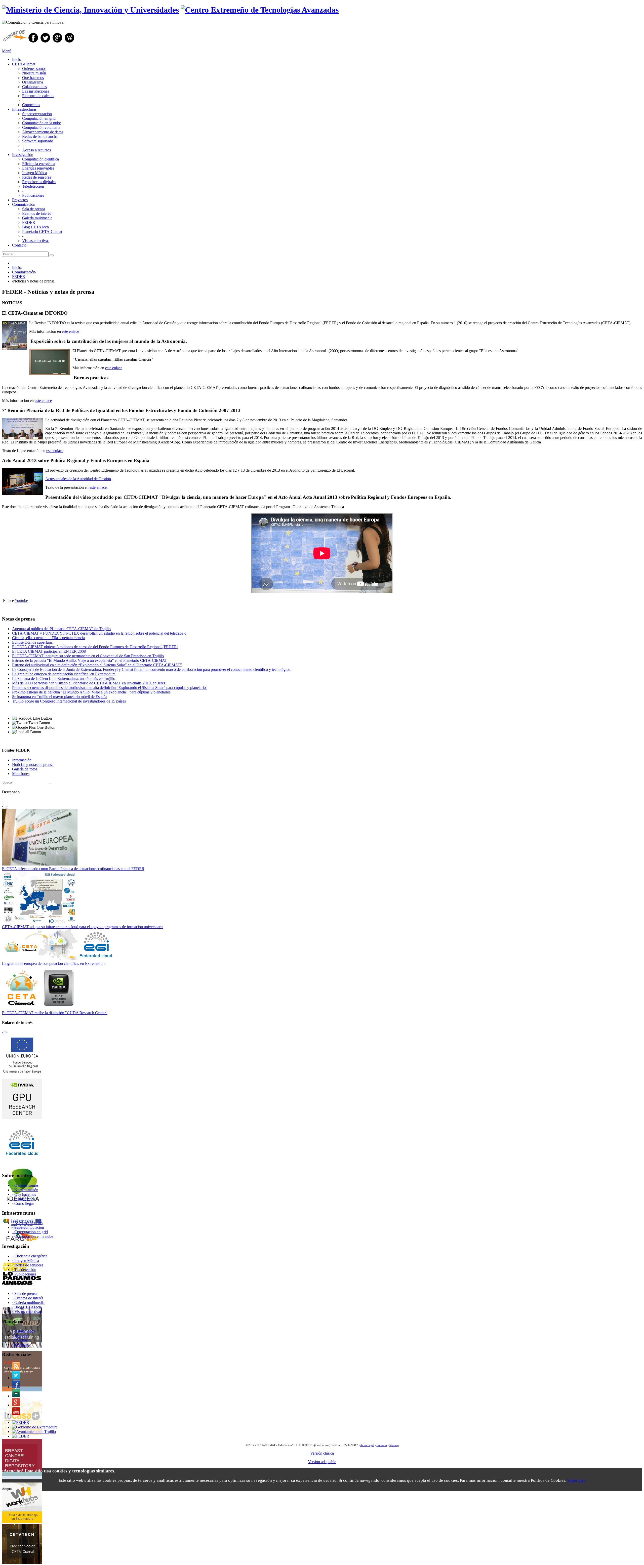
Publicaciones (33, 195)
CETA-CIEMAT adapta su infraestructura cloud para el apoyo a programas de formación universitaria (82, 927)
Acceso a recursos (36, 150)
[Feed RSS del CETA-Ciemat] (16, 1369)
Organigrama (32, 82)
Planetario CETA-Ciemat (42, 231)
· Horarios (20, 1335)
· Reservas (20, 1344)
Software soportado (37, 141)
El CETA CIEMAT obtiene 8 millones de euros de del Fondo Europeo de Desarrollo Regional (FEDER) (95, 647)
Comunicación (23, 204)
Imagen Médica (34, 173)
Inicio (16, 59)
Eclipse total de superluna (32, 642)
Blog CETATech (35, 227)
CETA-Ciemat (23, 64)
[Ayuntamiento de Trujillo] (34, 1431)
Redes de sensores (36, 177)
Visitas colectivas (35, 240)
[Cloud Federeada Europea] (22, 1161)
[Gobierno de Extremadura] (34, 1427)
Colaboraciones (34, 87)
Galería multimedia (37, 218)
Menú (6, 51)
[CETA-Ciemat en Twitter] (16, 1378)
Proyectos (20, 200)
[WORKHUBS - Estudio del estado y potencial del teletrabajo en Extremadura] (22, 1521)
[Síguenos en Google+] (57, 42)
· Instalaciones (23, 1331)
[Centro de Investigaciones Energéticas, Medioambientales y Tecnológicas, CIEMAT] (20, 1422)
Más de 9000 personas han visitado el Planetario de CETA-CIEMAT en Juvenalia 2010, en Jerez (89, 683)
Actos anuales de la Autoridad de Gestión (78, 479)
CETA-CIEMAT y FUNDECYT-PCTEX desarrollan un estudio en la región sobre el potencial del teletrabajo (99, 633)
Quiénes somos (34, 68)
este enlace (70, 331)
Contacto (19, 245)
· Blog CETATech (26, 1307)
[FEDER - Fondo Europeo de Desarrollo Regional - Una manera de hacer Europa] (20, 1436)
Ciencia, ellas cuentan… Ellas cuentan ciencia (48, 638)
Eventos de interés (36, 213)
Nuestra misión (34, 73)
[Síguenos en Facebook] (33, 42)
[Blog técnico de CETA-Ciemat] (69, 42)
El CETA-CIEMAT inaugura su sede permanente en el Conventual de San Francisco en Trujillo (88, 656)
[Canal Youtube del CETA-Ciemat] (16, 1414)
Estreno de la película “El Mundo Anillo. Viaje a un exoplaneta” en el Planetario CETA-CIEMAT (89, 660)
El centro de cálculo (38, 96)
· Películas (20, 1340)
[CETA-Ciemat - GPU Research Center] (22, 1117)
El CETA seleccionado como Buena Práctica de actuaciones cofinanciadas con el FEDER (73, 869)
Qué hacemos (33, 77)
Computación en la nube (41, 123)
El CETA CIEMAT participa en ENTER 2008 (49, 651)
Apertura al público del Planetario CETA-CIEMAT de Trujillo (61, 629)
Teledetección (33, 186)
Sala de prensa (33, 209)
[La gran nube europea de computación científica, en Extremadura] (59, 959)
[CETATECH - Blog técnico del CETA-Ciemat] (22, 1562)
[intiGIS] (22, 1390)
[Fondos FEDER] (22, 1074)
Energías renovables (38, 168)
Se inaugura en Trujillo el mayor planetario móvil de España (59, 696)
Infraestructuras (24, 109)
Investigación (22, 154)
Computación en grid (39, 118)
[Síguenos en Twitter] (45, 42)
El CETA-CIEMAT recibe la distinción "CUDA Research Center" (54, 1013)
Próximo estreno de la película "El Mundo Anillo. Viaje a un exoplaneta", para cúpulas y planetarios (91, 692)
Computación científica (40, 159)
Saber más (576, 1480)
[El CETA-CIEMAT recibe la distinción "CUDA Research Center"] (39, 1008)
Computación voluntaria (41, 127)
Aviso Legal (367, 1445)
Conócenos (31, 105)
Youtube (21, 600)
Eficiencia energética (38, 163)
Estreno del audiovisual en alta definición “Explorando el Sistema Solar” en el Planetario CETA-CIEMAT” (97, 665)
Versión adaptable (322, 1462)
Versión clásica (322, 1453)
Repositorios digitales (39, 182)
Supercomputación (37, 114)
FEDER (28, 222)
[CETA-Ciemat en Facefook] (16, 1387)
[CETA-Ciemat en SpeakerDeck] (16, 1396)
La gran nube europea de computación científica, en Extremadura (63, 674)
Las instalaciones (35, 91)
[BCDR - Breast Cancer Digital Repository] (22, 1477)
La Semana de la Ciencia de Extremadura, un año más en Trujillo (63, 678)
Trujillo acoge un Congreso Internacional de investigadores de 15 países (69, 701)
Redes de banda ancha (40, 136)
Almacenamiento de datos (42, 132)
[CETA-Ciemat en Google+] (16, 1405)
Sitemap (394, 1445)
